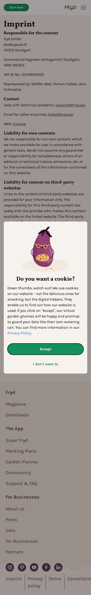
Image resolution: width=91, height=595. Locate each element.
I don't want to (45, 364)
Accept (45, 349)
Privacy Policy (19, 333)
